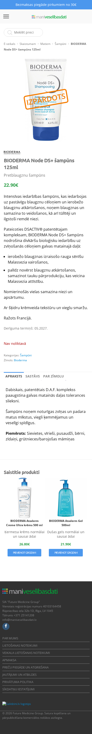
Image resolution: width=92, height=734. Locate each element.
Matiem (45, 44)
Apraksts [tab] (13, 376)
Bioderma (20, 360)
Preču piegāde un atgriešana (25, 667)
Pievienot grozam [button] (24, 552)
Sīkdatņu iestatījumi (18, 689)
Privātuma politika (17, 682)
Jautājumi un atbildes (19, 674)
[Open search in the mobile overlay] (23, 32)
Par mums (10, 638)
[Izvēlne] (6, 16)
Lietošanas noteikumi (20, 645)
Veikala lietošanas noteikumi (26, 653)
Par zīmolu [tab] (53, 376)
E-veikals (9, 44)
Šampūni (60, 44)
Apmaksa (9, 660)
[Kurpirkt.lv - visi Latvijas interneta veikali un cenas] (42, 704)
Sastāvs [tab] (32, 376)
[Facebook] (5, 626)
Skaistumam (28, 44)
